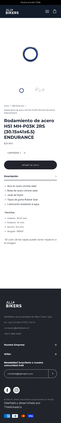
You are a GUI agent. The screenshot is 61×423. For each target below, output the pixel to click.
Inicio (6, 106)
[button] (30, 176)
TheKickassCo (13, 407)
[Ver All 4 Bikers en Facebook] (7, 390)
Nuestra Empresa (14, 344)
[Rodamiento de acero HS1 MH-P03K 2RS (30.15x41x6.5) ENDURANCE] (22, 90)
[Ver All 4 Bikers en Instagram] (16, 390)
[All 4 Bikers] (12, 11)
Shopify (50, 400)
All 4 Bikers (15, 400)
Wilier (7, 354)
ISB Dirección (18, 106)
